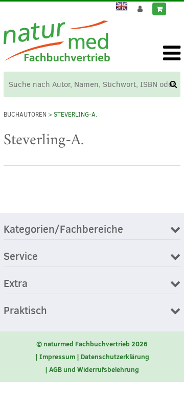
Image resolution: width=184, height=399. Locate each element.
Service (21, 256)
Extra (16, 284)
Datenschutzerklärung (115, 356)
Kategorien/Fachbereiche (63, 229)
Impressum (57, 356)
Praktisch (25, 311)
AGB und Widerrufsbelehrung (94, 369)
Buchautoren (25, 114)
